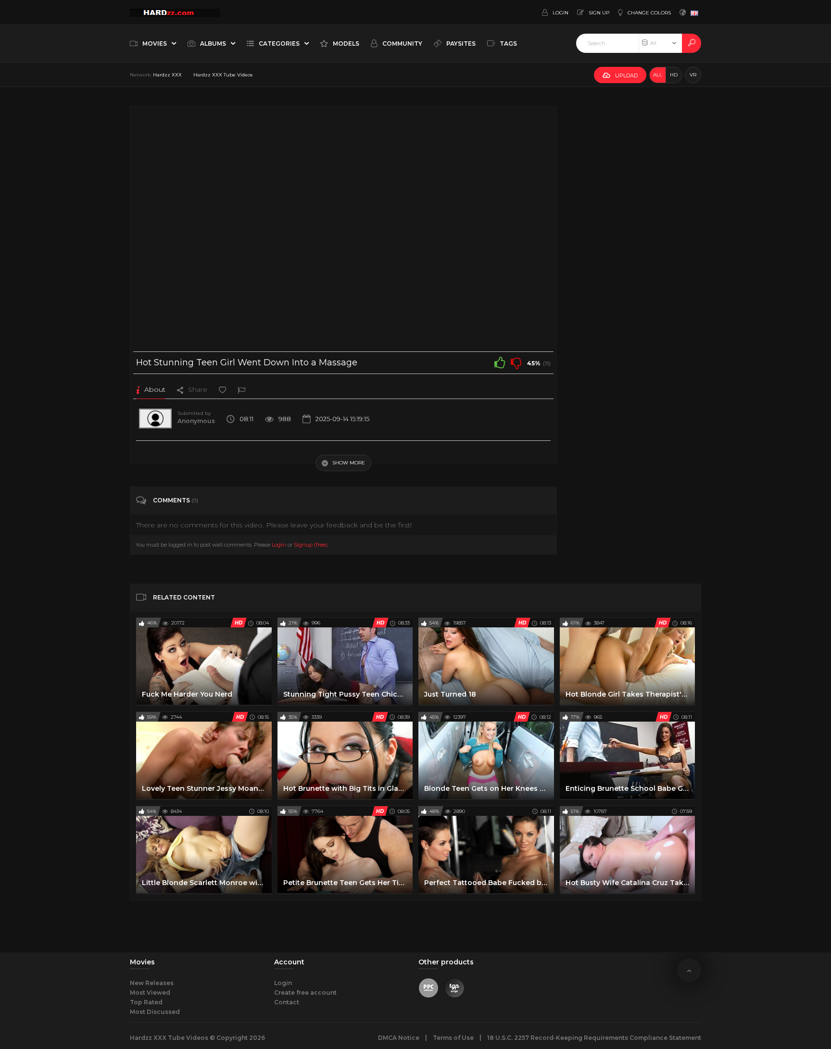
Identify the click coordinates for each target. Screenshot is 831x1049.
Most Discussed (155, 1011)
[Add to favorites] (222, 389)
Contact (286, 1002)
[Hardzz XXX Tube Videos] (175, 12)
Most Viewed (150, 992)
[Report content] (241, 389)
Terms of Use (453, 1037)
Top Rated (146, 1002)
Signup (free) (310, 544)
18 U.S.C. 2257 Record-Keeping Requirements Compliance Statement (594, 1037)
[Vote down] (516, 362)
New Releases (152, 983)
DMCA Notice (398, 1037)
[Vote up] (499, 362)
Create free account (305, 992)
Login (279, 544)
